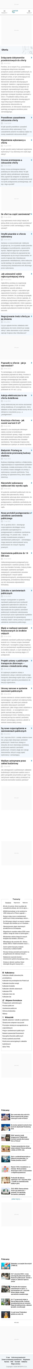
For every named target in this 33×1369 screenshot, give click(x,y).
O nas (8, 1357)
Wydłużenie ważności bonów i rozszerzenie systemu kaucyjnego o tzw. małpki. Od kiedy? (15, 958)
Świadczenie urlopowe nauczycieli (13, 1022)
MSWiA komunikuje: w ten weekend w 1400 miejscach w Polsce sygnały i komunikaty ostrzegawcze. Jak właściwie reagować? (16, 912)
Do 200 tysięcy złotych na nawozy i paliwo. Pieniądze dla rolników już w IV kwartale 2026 (16, 922)
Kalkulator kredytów (8, 986)
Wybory (4, 1013)
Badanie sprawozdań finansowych (13, 1033)
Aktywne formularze (13, 1000)
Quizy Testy (6, 1046)
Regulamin (26, 1359)
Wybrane (25, 902)
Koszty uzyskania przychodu (11, 1038)
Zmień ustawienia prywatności (12, 1359)
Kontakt (17, 1362)
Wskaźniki (9, 1017)
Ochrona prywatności (18, 1357)
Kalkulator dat (6, 996)
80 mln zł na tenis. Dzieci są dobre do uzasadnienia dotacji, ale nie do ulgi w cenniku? (15, 907)
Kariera (6, 1362)
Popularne (8, 902)
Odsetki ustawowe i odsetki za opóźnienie (15, 1020)
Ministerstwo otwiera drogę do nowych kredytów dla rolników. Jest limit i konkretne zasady (15, 937)
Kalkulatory (9, 972)
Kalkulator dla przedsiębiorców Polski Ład (15, 980)
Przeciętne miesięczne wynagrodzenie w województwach (15, 1026)
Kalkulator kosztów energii (10, 983)
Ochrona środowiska (8, 1011)
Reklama (24, 1362)
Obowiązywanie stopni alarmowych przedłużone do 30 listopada (14, 927)
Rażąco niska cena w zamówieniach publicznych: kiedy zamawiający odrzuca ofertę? (16, 917)
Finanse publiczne (8, 1005)
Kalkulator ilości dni (8, 994)
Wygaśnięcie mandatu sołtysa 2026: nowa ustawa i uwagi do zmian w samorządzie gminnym (16, 932)
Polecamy (5, 1259)
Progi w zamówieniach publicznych (13, 1030)
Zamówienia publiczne (9, 1008)
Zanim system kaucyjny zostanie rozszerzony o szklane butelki (13, 947)
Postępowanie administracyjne (12, 1003)
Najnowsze (17, 902)
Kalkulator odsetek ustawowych (12, 988)
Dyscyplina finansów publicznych (12, 1036)
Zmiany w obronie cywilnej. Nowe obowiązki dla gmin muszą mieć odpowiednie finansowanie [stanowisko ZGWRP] (15, 963)
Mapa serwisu (15, 1364)
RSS (12, 1362)
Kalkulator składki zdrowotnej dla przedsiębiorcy (12, 977)
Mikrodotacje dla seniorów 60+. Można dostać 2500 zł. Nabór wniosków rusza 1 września (15, 943)
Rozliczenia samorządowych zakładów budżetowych (14, 1043)
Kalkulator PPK (7, 991)
